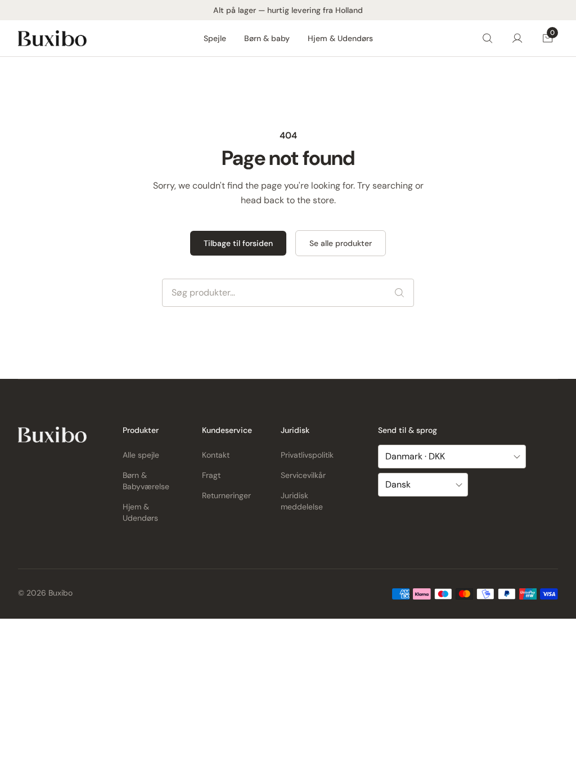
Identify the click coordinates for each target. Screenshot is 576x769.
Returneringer (226, 495)
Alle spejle (141, 455)
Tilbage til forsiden (238, 243)
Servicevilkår (303, 475)
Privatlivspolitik (307, 455)
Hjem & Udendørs (340, 38)
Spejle (215, 38)
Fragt (211, 475)
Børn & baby (267, 38)
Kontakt (216, 455)
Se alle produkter (340, 243)
